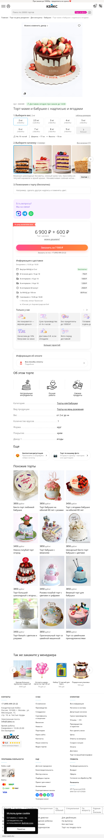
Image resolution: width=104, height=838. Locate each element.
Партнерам (40, 730)
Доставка (74, 751)
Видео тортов (41, 747)
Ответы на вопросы (78, 739)
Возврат (73, 770)
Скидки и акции (76, 743)
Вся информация (77, 704)
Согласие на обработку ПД (80, 778)
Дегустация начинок (78, 712)
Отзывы (76, 720)
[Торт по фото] (89, 12)
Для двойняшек (69, 818)
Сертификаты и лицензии (41, 717)
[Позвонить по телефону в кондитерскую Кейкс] (101, 6)
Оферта (73, 774)
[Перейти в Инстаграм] (41, 795)
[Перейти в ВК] (37, 795)
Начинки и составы (78, 708)
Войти (3, 780)
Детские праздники (44, 766)
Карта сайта (40, 734)
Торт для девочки (40, 818)
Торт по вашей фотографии (81, 755)
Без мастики (67, 824)
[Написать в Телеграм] (24, 213)
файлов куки (27, 823)
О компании (41, 704)
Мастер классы (42, 774)
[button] (90, 159)
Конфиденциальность (79, 766)
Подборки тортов (42, 778)
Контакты (40, 739)
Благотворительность (44, 770)
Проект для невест (43, 782)
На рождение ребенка (42, 821)
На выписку (67, 821)
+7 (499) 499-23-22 (59, 253)
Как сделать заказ (77, 730)
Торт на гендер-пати (71, 827)
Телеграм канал (42, 799)
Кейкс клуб (5, 771)
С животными (38, 824)
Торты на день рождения (70, 409)
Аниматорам (41, 786)
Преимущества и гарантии (76, 725)
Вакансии (40, 722)
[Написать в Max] (18, 213)
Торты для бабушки (67, 403)
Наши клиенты (42, 743)
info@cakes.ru (7, 721)
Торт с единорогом (41, 827)
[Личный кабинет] (8, 6)
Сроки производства (78, 716)
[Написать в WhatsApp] (31, 213)
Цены (72, 734)
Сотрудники (40, 712)
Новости (39, 726)
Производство (41, 708)
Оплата (73, 747)
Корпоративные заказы (45, 790)
